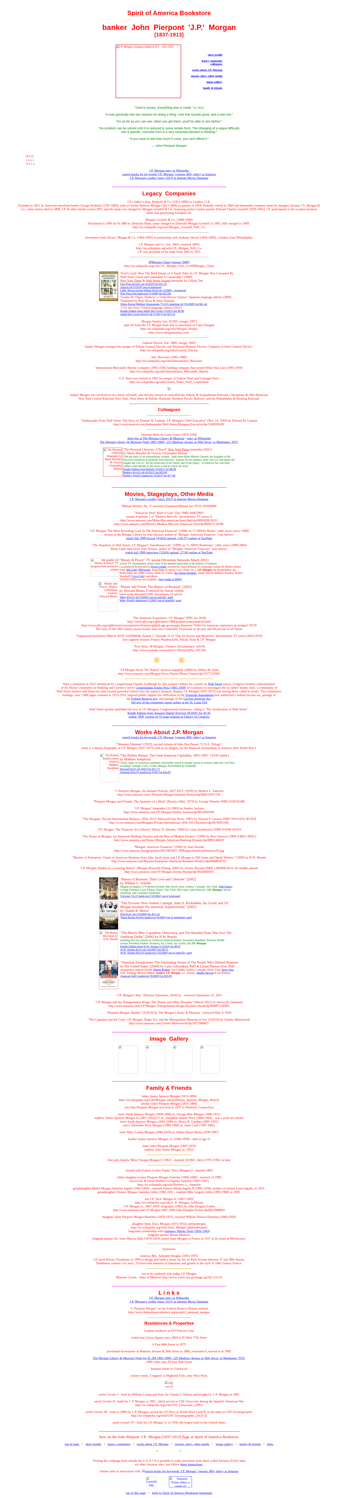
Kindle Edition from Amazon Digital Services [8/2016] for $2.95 (169, 713)
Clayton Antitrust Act (197, 698)
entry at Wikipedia (199, 438)
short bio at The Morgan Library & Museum (155, 438)
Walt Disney (225, 886)
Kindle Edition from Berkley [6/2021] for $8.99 (149, 469)
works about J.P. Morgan (207, 70)
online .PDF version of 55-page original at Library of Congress (169, 716)
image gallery (214, 82)
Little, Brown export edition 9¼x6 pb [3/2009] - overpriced (153, 290)
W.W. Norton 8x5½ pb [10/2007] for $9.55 (144, 949)
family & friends (212, 88)
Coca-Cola (138, 576)
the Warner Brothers (185, 573)
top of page (72, 1444)
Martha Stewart (205, 972)
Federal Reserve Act (144, 698)
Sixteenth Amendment (199, 695)
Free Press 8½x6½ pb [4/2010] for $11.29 (143, 284)
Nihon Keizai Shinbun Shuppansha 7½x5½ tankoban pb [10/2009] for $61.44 (163, 304)
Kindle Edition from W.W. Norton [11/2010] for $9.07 (150, 946)
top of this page (136, 1493)
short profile (215, 54)
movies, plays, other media (206, 76)
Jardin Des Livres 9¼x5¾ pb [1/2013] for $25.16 (147, 314)
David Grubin (158, 566)
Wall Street (215, 684)
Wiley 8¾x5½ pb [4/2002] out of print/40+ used (146, 597)
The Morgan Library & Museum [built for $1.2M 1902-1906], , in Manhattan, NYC (169, 1358)
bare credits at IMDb (170, 579)
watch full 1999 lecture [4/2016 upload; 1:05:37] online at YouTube (169, 538)
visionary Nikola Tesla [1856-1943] (187, 1231)
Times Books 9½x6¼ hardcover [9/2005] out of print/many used (156, 917)
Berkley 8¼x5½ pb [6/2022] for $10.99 (145, 472)
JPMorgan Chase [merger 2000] (169, 262)
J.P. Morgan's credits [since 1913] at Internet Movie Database (169, 178)
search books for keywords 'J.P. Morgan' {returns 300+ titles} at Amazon (169, 174)
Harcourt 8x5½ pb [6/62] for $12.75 (140, 769)
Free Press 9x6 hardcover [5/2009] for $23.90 (145, 293)
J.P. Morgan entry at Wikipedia (169, 170)
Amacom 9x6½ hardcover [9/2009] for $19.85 (146, 976)
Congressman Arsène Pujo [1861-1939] (161, 687)
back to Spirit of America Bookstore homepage (182, 1493)
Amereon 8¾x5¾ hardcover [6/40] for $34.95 (145, 772)
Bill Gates (131, 569)
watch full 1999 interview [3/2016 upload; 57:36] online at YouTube (169, 552)
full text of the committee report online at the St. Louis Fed (169, 702)
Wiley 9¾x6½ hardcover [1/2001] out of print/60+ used (150, 600)
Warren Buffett (161, 969)
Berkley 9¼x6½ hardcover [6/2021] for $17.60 (149, 475)
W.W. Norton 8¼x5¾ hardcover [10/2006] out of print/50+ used (156, 952)
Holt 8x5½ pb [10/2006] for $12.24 (140, 914)
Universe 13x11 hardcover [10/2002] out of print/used (150, 896)
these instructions (191, 1464)
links (270, 1444)
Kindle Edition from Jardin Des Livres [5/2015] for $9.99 (152, 311)
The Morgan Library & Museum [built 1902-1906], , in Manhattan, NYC (169, 442)
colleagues (216, 64)
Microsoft (144, 569)
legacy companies (212, 60)
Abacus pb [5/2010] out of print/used (140, 287)
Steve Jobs (227, 969)
